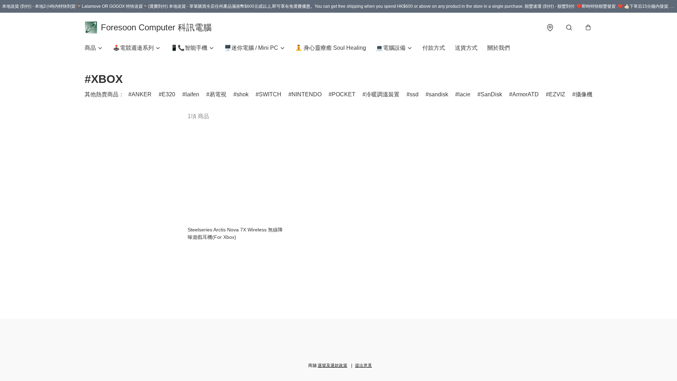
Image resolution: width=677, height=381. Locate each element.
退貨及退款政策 (332, 365)
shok (243, 94)
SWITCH (270, 94)
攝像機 (583, 94)
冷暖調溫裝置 (383, 94)
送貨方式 (466, 48)
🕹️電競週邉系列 (133, 48)
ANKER (142, 94)
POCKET (343, 94)
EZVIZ (557, 94)
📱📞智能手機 (189, 48)
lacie (464, 94)
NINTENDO (307, 94)
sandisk (438, 94)
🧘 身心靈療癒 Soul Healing (330, 48)
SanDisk (491, 94)
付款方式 (433, 48)
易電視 (217, 94)
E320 (168, 94)
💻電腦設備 (390, 48)
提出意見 (363, 365)
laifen (192, 94)
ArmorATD (525, 94)
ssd (414, 94)
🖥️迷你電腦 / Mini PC (251, 48)
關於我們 (498, 48)
